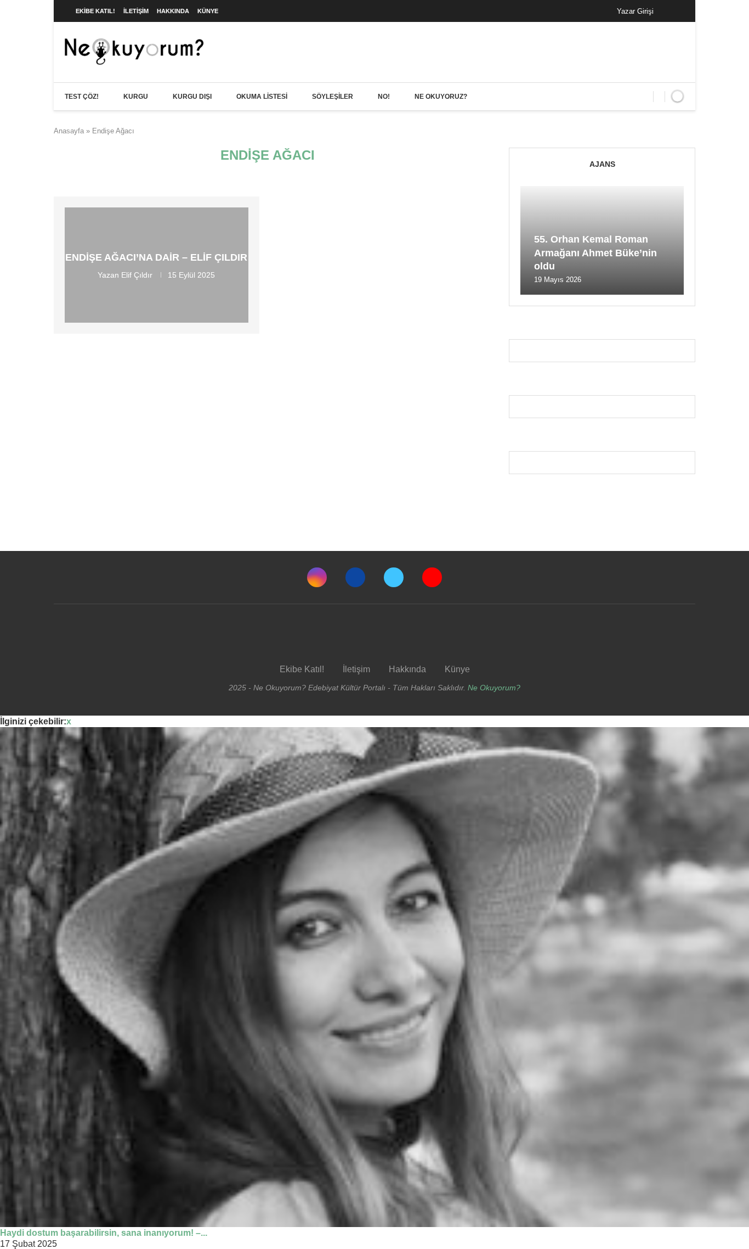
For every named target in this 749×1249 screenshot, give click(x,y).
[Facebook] (673, 11)
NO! (384, 96)
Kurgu (135, 96)
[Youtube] (432, 577)
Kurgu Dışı (192, 96)
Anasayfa (69, 131)
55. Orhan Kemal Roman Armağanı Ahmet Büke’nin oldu (595, 253)
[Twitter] (394, 577)
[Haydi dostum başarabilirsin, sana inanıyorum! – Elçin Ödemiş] (374, 977)
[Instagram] (317, 577)
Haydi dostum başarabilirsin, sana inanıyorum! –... (103, 1232)
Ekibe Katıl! (95, 11)
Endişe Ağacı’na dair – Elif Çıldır (156, 257)
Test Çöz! (82, 96)
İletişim (136, 11)
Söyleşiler (332, 96)
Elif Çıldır (136, 275)
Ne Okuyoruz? (441, 96)
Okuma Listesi (261, 96)
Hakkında (173, 11)
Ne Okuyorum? (494, 687)
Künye (207, 11)
